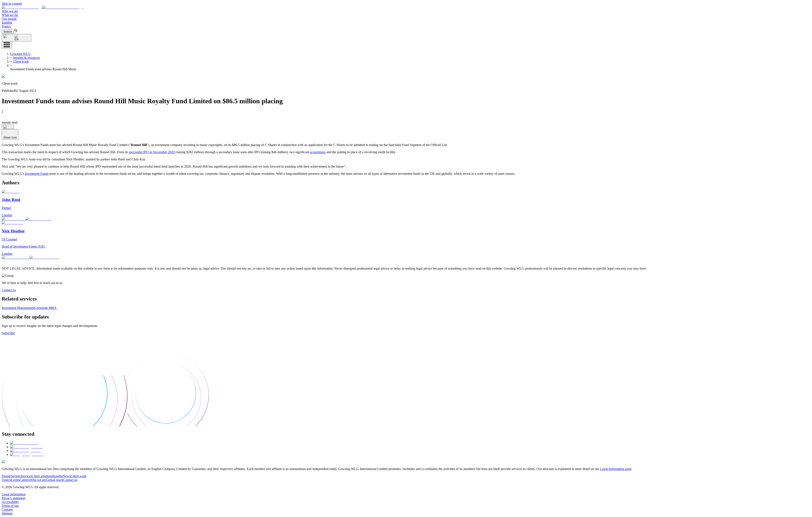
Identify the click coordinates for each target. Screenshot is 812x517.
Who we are (10, 11)
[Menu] (7, 45)
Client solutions (42, 476)
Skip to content (12, 3)
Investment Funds (37, 173)
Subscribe (8, 333)
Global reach (54, 480)
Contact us (9, 290)
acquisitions (318, 152)
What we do (10, 15)
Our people (9, 19)
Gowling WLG (20, 54)
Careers (25, 480)
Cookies (7, 509)
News (67, 476)
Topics (6, 26)
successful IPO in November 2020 (152, 152)
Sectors (16, 476)
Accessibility (10, 502)
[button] (42, 7)
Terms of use (10, 505)
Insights (7, 22)
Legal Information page (615, 469)
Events (15, 480)
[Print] (8, 126)
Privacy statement (13, 498)
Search (7, 31)
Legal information (14, 494)
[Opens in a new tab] (24, 443)
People (6, 476)
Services (26, 476)
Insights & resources (26, 57)
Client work (21, 61)
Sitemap (7, 513)
